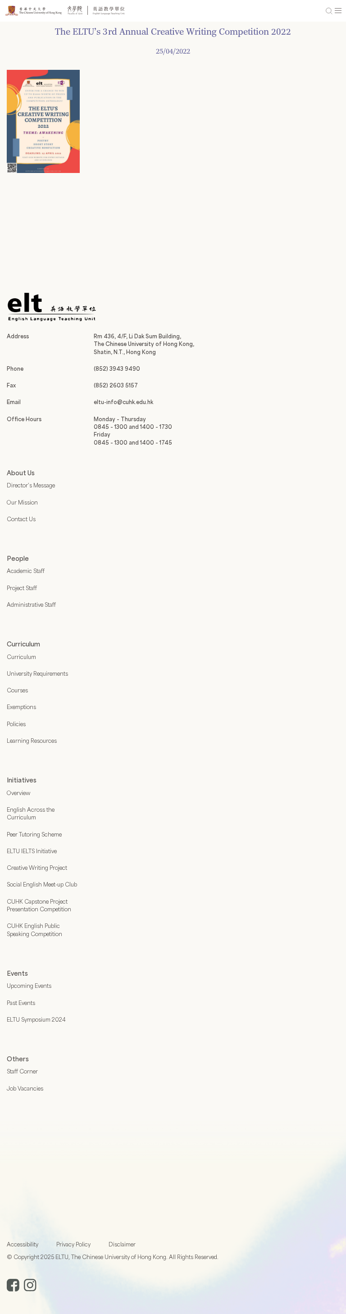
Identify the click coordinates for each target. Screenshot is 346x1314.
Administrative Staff (31, 604)
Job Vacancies (25, 1088)
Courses (17, 690)
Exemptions (21, 706)
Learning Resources (32, 740)
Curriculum (21, 656)
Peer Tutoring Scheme (34, 834)
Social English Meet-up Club (42, 884)
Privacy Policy (73, 1244)
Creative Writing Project (37, 867)
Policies (16, 723)
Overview (18, 792)
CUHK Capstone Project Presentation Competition (39, 905)
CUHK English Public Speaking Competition (34, 929)
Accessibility (22, 1244)
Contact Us (21, 519)
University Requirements (37, 673)
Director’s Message (31, 485)
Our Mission (22, 502)
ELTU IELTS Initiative (32, 851)
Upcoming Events (29, 985)
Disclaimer (122, 1244)
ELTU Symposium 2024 (36, 1019)
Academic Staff (26, 570)
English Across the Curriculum (31, 813)
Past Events (21, 1002)
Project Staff (22, 587)
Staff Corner (22, 1071)
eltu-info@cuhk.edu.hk (123, 401)
